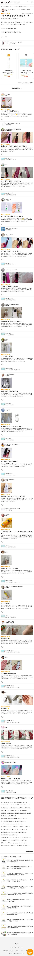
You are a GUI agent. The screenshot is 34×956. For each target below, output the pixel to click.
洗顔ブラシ (27, 826)
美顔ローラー (4, 843)
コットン (3, 821)
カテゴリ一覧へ (29, 851)
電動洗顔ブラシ (7, 829)
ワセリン (28, 837)
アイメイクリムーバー (25, 804)
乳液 (2, 802)
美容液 (5, 802)
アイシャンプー (10, 813)
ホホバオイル (14, 832)
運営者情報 (5, 950)
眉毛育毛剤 (3, 813)
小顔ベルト (13, 845)
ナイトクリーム (22, 837)
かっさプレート (26, 845)
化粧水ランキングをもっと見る (25, 82)
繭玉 (2, 829)
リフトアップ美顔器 (5, 845)
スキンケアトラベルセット (19, 821)
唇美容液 (17, 813)
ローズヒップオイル (5, 834)
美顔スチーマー (11, 843)
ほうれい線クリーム (5, 840)
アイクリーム (18, 810)
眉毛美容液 (24, 810)
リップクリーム (4, 815)
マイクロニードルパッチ (6, 826)
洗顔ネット (21, 826)
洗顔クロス (15, 826)
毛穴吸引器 (19, 845)
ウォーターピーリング (21, 843)
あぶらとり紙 (24, 818)
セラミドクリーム (23, 829)
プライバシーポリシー (19, 950)
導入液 (9, 802)
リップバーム (23, 813)
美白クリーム (15, 829)
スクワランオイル (22, 832)
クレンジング (12, 804)
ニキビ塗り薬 (23, 840)
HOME (17, 944)
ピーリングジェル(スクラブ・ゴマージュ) (21, 807)
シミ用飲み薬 (9, 821)
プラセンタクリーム (5, 832)
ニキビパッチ (4, 824)
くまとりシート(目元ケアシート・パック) (10, 818)
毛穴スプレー (4, 810)
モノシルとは (20, 947)
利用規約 (11, 950)
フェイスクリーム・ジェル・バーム (9, 837)
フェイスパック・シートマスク (15, 824)
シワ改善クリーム (15, 840)
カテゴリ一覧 (13, 947)
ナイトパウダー (4, 804)
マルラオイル (14, 834)
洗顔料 (17, 804)
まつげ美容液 (11, 810)
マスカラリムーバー (5, 807)
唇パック (29, 813)
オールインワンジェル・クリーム (19, 802)
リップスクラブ (12, 815)
